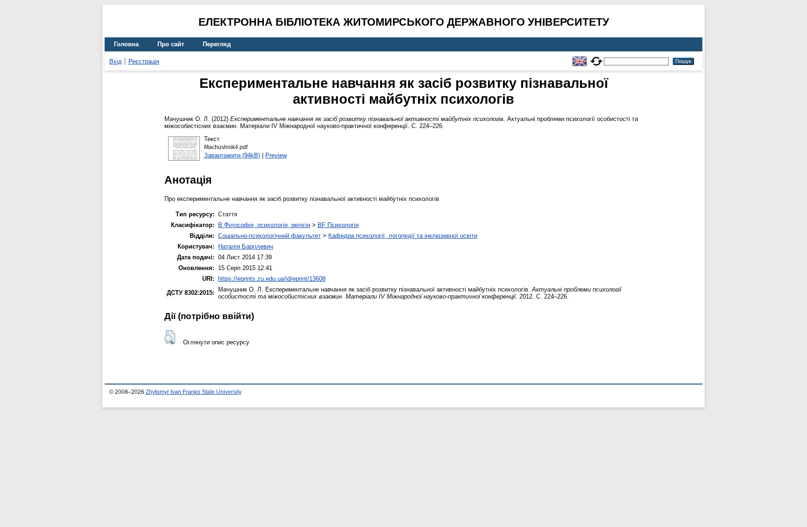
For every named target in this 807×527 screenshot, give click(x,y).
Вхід (115, 61)
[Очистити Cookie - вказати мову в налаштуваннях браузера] (596, 57)
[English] (579, 57)
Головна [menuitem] (126, 44)
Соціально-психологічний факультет (269, 235)
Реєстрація (143, 61)
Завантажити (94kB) (232, 155)
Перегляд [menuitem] (217, 44)
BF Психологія (338, 224)
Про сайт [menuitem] (170, 44)
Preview (276, 155)
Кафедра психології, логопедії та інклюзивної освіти (402, 235)
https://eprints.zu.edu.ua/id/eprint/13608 (272, 278)
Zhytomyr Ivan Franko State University (193, 392)
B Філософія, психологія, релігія (264, 224)
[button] (169, 337)
